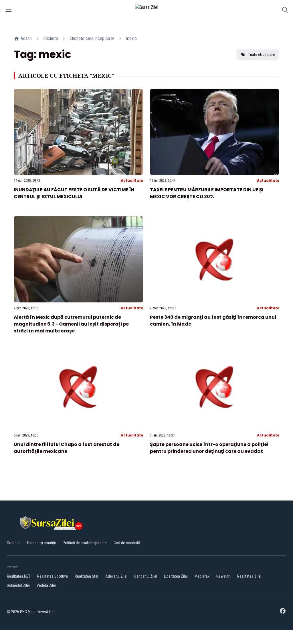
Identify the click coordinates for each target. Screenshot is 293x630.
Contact (13, 543)
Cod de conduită (127, 543)
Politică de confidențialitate (85, 543)
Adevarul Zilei (116, 576)
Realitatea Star (86, 576)
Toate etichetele (261, 54)
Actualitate (132, 180)
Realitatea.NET (18, 576)
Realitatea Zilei (249, 576)
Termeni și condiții (41, 543)
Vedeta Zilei (46, 585)
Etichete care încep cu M (92, 38)
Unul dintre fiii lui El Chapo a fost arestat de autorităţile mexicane (66, 447)
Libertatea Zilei (176, 576)
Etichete (50, 38)
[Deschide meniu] (8, 10)
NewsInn (223, 576)
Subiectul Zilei (18, 585)
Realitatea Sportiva (52, 576)
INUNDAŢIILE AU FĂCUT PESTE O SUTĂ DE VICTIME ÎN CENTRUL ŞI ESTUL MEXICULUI (74, 193)
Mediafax (202, 576)
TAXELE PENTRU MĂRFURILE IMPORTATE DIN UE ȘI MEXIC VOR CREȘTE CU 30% (207, 193)
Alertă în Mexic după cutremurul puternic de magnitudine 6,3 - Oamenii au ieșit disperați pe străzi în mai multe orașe (71, 324)
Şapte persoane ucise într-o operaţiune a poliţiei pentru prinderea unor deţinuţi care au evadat (209, 447)
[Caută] (285, 10)
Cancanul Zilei (145, 576)
